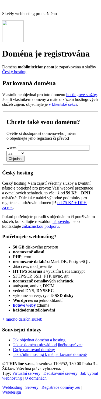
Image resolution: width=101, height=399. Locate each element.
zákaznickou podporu (40, 226)
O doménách (36, 378)
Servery (32, 387)
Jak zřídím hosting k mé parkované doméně (50, 354)
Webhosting (12, 387)
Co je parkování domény (34, 349)
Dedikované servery (60, 373)
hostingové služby (81, 94)
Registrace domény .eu (60, 387)
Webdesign (11, 392)
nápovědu (61, 221)
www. (11, 147)
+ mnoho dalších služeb (22, 319)
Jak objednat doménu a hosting (39, 340)
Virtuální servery (26, 373)
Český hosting (14, 71)
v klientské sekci (63, 104)
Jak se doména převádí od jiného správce (47, 344)
